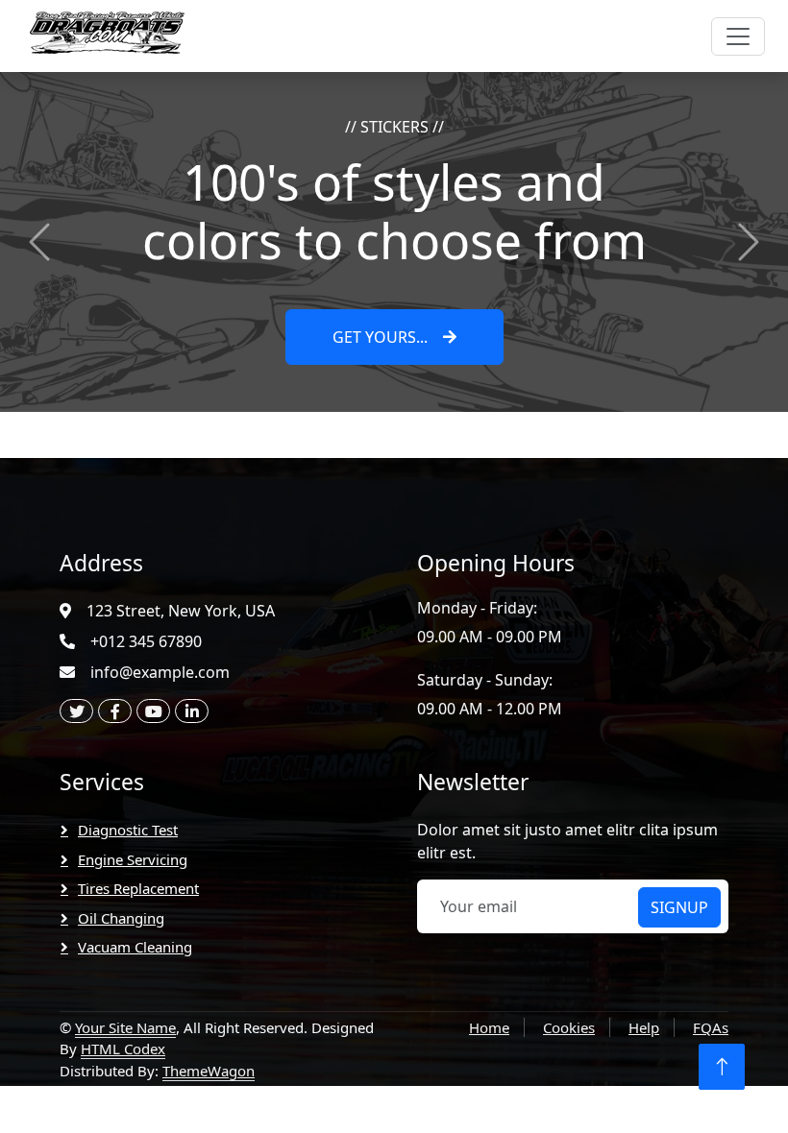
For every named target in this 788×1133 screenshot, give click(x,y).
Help (643, 1027)
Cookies (569, 1027)
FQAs (710, 1027)
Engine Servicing (132, 859)
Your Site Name (125, 1027)
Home (489, 1027)
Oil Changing (121, 918)
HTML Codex (123, 1048)
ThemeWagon (208, 1070)
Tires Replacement (138, 888)
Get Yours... (380, 337)
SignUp (679, 907)
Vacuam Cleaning (135, 946)
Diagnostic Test (128, 829)
